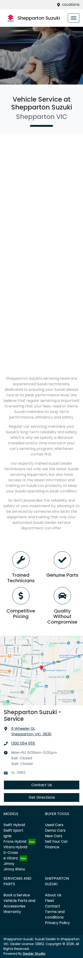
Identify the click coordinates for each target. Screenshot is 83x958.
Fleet (49, 900)
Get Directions (42, 797)
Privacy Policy (57, 922)
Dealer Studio (34, 953)
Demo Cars (55, 830)
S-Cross (10, 852)
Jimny (8, 863)
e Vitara (10, 858)
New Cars (53, 836)
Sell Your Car (56, 841)
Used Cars (54, 825)
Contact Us (41, 785)
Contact (52, 906)
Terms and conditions (55, 914)
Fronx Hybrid (14, 841)
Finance (52, 847)
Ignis (7, 836)
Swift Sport (13, 830)
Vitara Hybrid (15, 847)
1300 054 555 (23, 743)
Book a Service (16, 895)
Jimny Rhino (14, 869)
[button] (73, 18)
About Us (53, 895)
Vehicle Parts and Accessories (19, 903)
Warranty (12, 911)
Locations (71, 4)
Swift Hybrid (14, 825)
